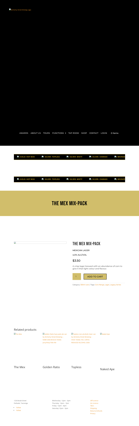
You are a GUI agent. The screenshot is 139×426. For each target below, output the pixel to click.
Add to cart (95, 276)
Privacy (92, 413)
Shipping (93, 408)
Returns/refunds (96, 411)
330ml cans (84, 285)
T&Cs (92, 406)
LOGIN (104, 133)
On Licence (94, 403)
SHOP (84, 133)
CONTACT (93, 133)
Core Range (99, 285)
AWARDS (23, 133)
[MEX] (40, 243)
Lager (107, 285)
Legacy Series (115, 285)
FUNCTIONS (58, 133)
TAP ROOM (73, 133)
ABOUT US (36, 133)
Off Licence (94, 401)
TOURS (46, 133)
